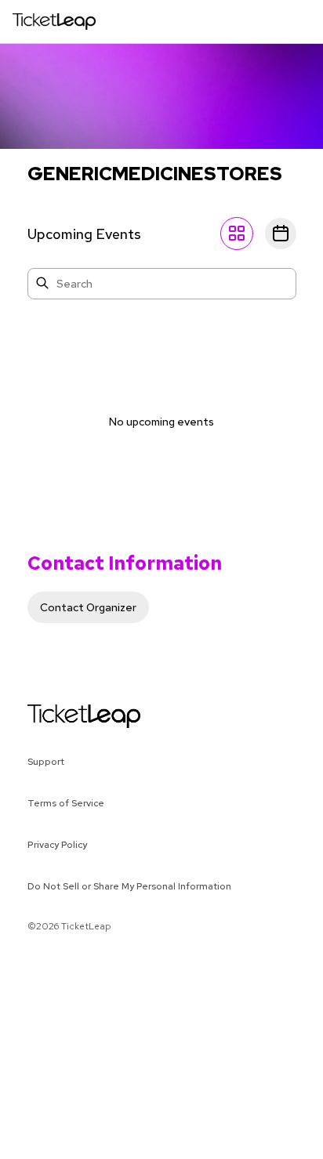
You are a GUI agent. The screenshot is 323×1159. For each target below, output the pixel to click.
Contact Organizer (88, 607)
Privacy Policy (57, 844)
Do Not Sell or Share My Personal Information (129, 886)
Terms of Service (65, 803)
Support (45, 761)
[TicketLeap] (63, 716)
